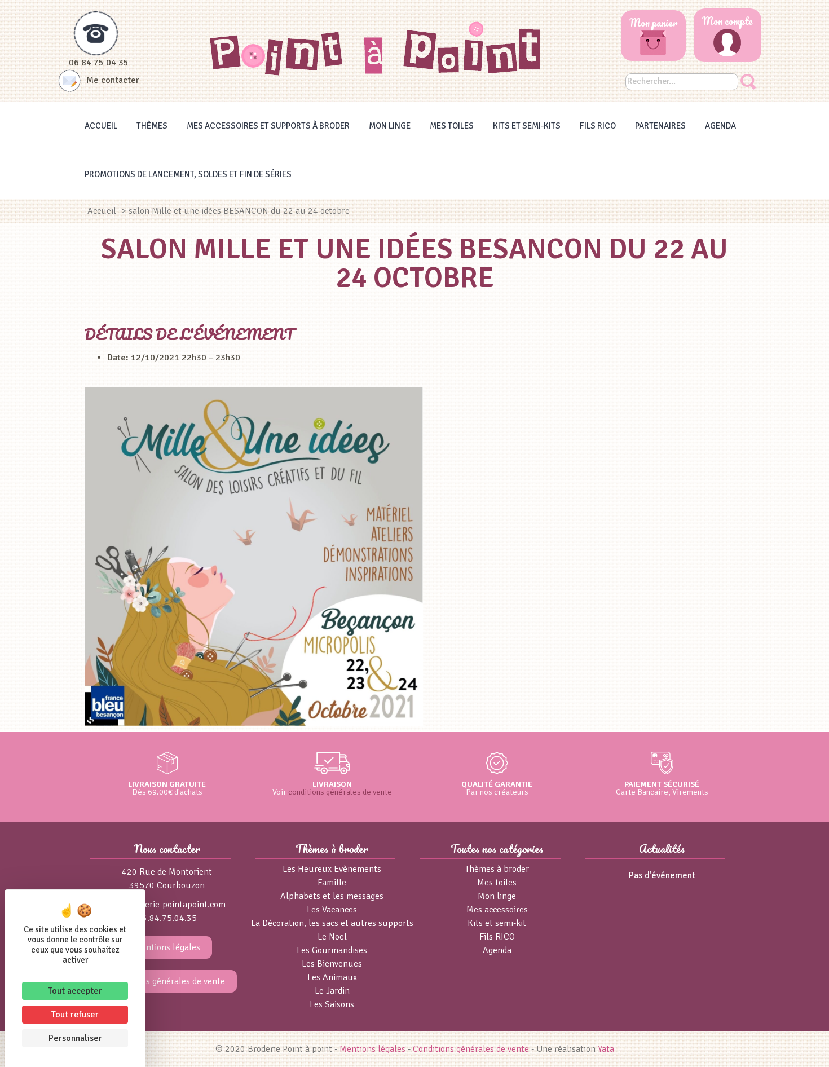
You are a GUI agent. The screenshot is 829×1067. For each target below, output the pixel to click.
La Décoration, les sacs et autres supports (332, 923)
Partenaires (660, 126)
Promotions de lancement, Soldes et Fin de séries (188, 174)
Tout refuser (75, 1014)
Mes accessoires (497, 909)
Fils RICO (598, 126)
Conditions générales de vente (167, 981)
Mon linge (390, 126)
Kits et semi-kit (497, 923)
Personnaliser (75, 1038)
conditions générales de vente (340, 792)
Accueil (101, 126)
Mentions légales (167, 947)
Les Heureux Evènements (332, 869)
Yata (606, 1049)
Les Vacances (332, 909)
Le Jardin (332, 991)
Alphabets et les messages (331, 896)
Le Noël (332, 936)
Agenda (720, 126)
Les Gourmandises (332, 950)
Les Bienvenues (332, 963)
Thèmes (151, 126)
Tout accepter (75, 991)
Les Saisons (332, 1004)
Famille (332, 882)
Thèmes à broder (497, 869)
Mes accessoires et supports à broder (268, 126)
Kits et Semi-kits (527, 126)
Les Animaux (332, 977)
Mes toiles (452, 126)
